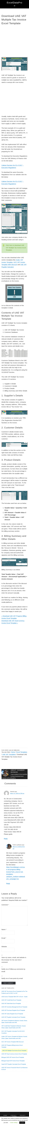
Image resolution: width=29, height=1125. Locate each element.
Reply (6, 838)
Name (3, 929)
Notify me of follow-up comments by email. (13, 970)
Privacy (23, 1115)
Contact (13, 1115)
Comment (5, 905)
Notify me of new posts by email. (12, 978)
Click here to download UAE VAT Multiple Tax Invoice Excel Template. (16, 247)
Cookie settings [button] (13, 1122)
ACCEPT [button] (22, 1122)
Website (4, 946)
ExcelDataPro (14, 2)
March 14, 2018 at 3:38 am (17, 793)
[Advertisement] (14, 41)
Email (3, 938)
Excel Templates (21, 752)
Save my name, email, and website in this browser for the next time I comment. (13, 960)
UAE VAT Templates (14, 750)
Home (13, 752)
